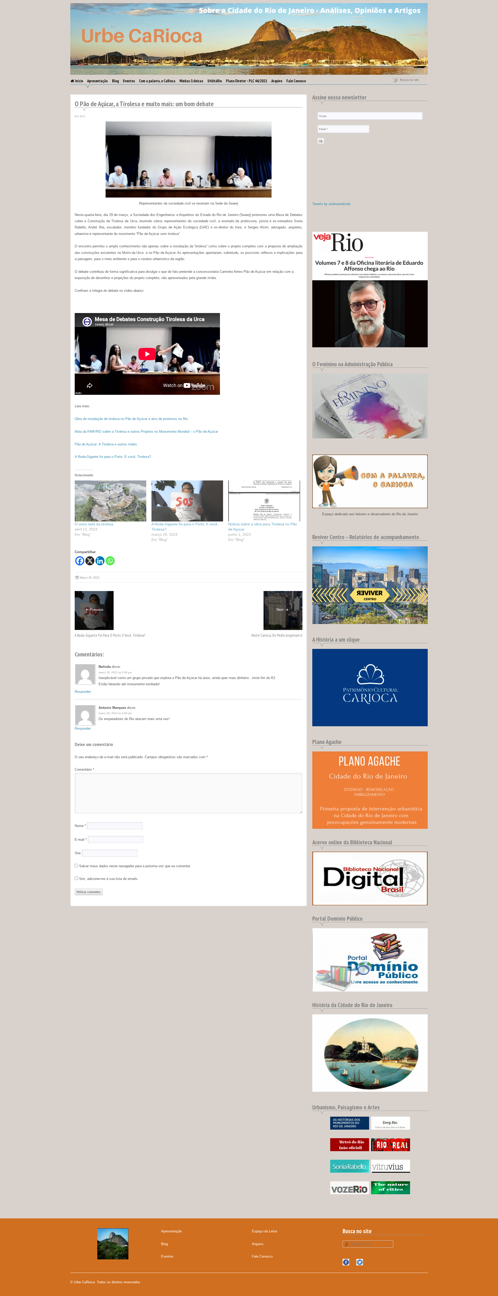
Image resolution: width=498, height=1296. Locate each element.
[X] (89, 560)
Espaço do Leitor (264, 1231)
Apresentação (97, 80)
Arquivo (276, 80)
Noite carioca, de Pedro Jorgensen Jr (277, 635)
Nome (80, 826)
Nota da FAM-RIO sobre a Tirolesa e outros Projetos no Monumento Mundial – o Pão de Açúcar (146, 431)
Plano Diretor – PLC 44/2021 (246, 80)
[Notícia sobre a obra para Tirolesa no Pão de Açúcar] (264, 500)
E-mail (81, 840)
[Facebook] (79, 560)
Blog (115, 80)
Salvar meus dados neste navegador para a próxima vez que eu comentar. (135, 866)
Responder (83, 692)
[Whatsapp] (110, 560)
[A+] (82, 116)
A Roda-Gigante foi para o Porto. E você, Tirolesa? (113, 457)
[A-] (77, 116)
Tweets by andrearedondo (331, 204)
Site (78, 853)
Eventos (129, 80)
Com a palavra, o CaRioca (157, 80)
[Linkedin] (100, 560)
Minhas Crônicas (191, 80)
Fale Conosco (296, 80)
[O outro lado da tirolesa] (110, 500)
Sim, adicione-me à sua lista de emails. (108, 879)
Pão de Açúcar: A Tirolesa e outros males (106, 444)
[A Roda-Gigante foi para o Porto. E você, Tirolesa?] (187, 500)
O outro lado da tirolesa (94, 524)
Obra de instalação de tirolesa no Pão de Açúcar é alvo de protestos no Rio (131, 419)
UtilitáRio (215, 80)
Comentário (84, 769)
